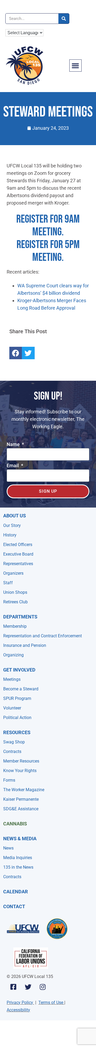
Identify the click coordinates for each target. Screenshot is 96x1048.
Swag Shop (14, 741)
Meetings (12, 679)
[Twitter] (28, 987)
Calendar (15, 891)
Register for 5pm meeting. (48, 251)
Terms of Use (50, 1002)
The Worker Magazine (23, 789)
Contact (14, 906)
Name (14, 444)
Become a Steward (20, 688)
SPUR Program (17, 698)
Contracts (12, 751)
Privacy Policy (20, 1002)
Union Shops (15, 592)
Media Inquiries (17, 857)
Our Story (12, 525)
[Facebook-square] (13, 987)
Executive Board (18, 554)
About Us (14, 515)
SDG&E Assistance (20, 808)
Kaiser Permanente (21, 799)
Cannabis (15, 823)
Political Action (17, 717)
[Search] (63, 19)
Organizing (13, 654)
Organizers (13, 573)
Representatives (18, 563)
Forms (9, 780)
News (8, 848)
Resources (16, 732)
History (10, 535)
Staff (8, 582)
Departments (20, 617)
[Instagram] (42, 987)
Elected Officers (17, 544)
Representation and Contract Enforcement (42, 635)
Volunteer (12, 708)
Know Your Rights (20, 770)
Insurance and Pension (24, 645)
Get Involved (19, 670)
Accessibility (18, 1009)
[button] (75, 65)
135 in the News (18, 867)
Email (13, 465)
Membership (15, 626)
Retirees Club (15, 601)
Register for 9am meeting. (48, 226)
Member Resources (21, 761)
